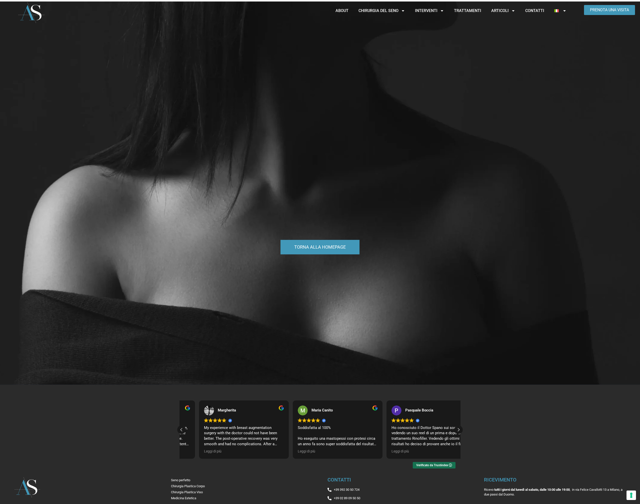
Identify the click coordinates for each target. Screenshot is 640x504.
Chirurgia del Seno (378, 10)
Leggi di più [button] (195, 451)
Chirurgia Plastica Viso (187, 492)
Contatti (534, 10)
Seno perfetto (180, 480)
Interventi (426, 10)
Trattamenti (467, 10)
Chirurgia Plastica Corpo (188, 486)
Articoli (500, 10)
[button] (458, 429)
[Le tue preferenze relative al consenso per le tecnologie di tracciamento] (631, 495)
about (342, 10)
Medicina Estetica (183, 498)
